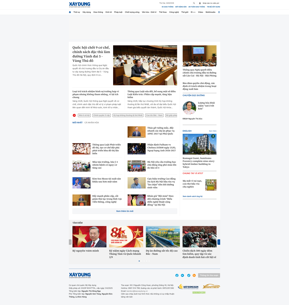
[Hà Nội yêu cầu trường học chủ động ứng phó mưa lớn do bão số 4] (137, 166)
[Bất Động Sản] (188, 287)
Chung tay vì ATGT (193, 173)
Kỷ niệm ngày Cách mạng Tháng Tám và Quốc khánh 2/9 (125, 254)
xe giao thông (167, 7)
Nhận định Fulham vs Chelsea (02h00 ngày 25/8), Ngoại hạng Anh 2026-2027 (161, 147)
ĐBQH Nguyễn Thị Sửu (192, 119)
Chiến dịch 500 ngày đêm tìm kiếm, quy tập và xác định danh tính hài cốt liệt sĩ (199, 254)
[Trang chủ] (70, 12)
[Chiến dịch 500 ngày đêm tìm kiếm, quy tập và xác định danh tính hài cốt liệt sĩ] (200, 236)
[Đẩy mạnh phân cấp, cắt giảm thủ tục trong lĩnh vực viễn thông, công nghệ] (81, 200)
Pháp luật (118, 12)
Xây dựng (87, 12)
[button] (218, 242)
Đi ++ (193, 12)
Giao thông (98, 12)
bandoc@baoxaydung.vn (137, 291)
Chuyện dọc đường (194, 95)
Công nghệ (174, 12)
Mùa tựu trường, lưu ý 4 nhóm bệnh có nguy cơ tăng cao (105, 164)
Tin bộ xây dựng (213, 7)
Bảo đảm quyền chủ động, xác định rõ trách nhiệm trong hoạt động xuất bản (199, 86)
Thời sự (76, 12)
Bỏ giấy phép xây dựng (176, 115)
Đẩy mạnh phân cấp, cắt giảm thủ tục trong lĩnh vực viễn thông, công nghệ (107, 198)
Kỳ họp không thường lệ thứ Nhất (128, 115)
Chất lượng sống (132, 12)
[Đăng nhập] (200, 3)
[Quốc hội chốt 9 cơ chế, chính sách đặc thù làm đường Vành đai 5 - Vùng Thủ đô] (145, 65)
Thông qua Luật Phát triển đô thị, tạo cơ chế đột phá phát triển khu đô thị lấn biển (106, 149)
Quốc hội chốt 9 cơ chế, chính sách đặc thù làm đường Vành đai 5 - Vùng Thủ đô (91, 54)
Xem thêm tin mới (124, 211)
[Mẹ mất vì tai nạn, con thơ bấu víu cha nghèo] (211, 185)
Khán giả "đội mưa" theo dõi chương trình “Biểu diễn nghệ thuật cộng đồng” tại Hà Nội (160, 200)
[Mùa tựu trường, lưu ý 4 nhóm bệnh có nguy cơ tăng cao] (81, 166)
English (187, 131)
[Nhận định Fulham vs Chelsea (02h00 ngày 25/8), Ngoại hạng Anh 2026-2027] (137, 148)
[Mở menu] (219, 12)
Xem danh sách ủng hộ (192, 196)
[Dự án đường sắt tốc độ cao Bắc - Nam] (163, 236)
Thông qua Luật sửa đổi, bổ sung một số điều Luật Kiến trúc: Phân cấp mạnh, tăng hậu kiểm (152, 94)
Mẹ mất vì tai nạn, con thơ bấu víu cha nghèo (192, 183)
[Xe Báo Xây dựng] (211, 286)
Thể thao (163, 12)
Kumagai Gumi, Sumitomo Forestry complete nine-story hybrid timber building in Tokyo (198, 162)
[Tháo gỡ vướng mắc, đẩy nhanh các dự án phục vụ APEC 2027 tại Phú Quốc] (137, 132)
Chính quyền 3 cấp (101, 115)
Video (200, 12)
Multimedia (210, 12)
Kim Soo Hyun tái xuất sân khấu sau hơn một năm (106, 180)
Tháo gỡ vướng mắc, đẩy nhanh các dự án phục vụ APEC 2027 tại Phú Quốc (161, 130)
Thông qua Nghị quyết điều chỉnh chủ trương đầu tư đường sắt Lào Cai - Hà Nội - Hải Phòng (200, 72)
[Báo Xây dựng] (79, 5)
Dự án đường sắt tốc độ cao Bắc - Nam (162, 252)
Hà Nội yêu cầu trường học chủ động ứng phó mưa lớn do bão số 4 (161, 164)
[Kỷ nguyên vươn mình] (89, 236)
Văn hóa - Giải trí (149, 12)
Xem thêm (213, 131)
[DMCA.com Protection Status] (199, 292)
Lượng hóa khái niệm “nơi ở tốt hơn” (206, 105)
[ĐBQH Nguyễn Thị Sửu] (189, 108)
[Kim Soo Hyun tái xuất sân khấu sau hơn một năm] (81, 182)
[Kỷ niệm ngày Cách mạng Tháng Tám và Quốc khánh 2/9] (126, 236)
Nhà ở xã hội (84, 115)
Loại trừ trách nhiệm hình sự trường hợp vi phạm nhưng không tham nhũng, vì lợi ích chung (95, 94)
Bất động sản (181, 7)
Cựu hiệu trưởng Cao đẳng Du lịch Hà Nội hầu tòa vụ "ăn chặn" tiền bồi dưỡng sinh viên (161, 183)
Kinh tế (109, 12)
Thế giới (184, 12)
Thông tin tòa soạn (209, 275)
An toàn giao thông (196, 7)
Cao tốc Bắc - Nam (154, 115)
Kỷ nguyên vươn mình (85, 250)
